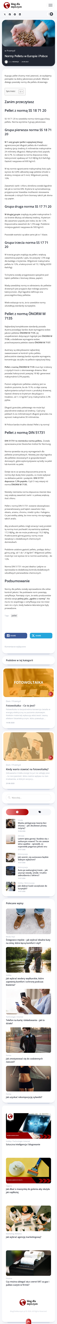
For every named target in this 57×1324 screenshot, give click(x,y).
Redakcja (14, 62)
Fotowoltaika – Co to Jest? (20, 705)
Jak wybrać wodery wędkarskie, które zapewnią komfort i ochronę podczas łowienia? (25, 981)
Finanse (9, 1278)
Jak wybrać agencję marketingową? (23, 1237)
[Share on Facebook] (10, 14)
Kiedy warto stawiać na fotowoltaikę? (27, 769)
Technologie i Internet (14, 1017)
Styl (13, 936)
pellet (14, 615)
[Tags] (39, 812)
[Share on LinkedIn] (20, 14)
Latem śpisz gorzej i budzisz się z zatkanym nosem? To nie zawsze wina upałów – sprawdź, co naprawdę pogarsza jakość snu (33, 842)
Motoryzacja (23, 854)
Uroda (20, 820)
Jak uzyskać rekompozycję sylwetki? (24, 1097)
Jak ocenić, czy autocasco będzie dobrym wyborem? (33, 858)
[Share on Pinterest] (15, 14)
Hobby (20, 883)
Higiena (9, 1186)
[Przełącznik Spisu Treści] (20, 91)
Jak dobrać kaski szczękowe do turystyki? (32, 887)
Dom (8, 701)
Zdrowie (21, 836)
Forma (8, 1055)
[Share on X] (5, 14)
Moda (8, 936)
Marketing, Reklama (14, 1233)
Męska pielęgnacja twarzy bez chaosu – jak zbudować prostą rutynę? (32, 825)
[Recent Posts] (17, 812)
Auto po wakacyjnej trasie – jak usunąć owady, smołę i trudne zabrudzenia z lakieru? (33, 873)
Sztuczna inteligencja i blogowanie (23, 1144)
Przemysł (11, 50)
